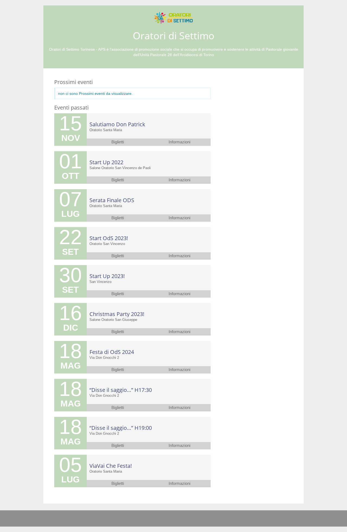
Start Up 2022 (106, 162)
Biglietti (117, 142)
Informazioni (179, 142)
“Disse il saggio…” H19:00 (120, 427)
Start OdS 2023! (108, 238)
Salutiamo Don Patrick (117, 124)
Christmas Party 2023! (116, 314)
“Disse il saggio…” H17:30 (120, 390)
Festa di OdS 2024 (111, 352)
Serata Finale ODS (111, 200)
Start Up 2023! (107, 276)
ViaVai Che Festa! (110, 465)
